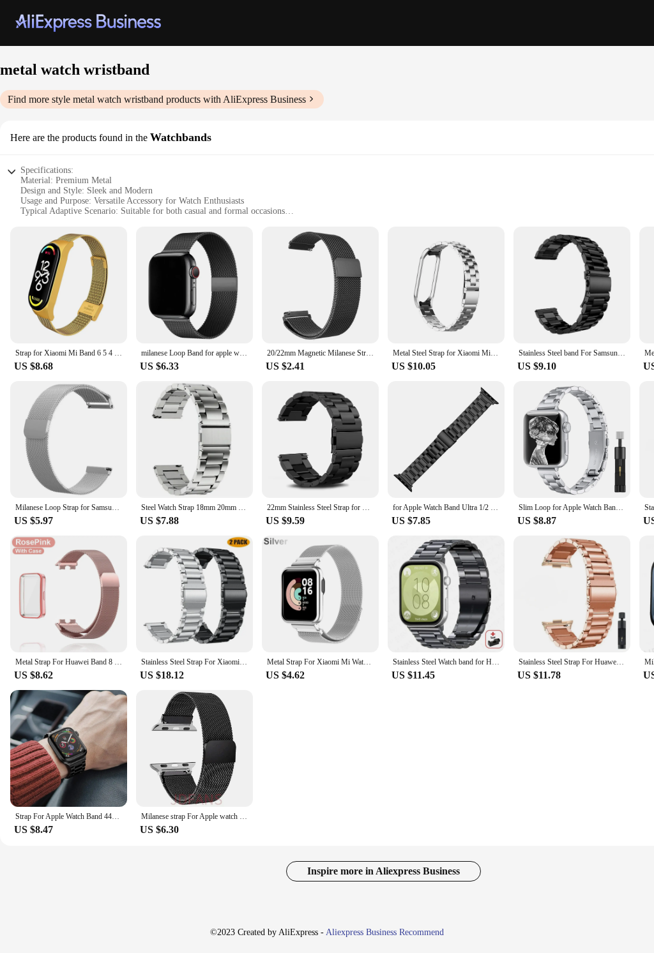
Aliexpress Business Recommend (385, 932)
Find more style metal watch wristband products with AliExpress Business (157, 99)
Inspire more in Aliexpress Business (383, 871)
